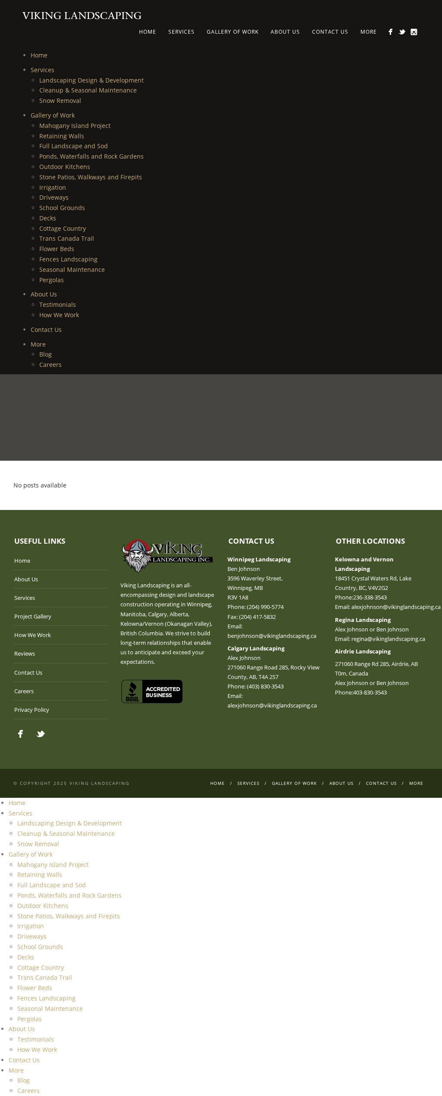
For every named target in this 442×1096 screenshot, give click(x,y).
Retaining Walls (61, 136)
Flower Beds (56, 249)
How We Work (59, 315)
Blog (45, 354)
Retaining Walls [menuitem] (39, 874)
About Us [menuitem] (22, 1029)
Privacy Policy (31, 710)
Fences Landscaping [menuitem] (46, 998)
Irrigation (52, 187)
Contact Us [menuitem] (24, 1060)
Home (147, 31)
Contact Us (330, 31)
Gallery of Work (233, 31)
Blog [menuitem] (23, 1080)
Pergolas (51, 280)
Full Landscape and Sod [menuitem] (51, 885)
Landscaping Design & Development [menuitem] (69, 823)
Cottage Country (62, 228)
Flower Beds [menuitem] (34, 988)
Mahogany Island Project (74, 125)
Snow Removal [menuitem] (38, 844)
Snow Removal (60, 100)
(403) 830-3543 (265, 686)
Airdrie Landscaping (363, 651)
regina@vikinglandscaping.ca (388, 639)
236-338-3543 (370, 597)
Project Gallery (32, 616)
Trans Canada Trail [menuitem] (44, 977)
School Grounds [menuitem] (40, 947)
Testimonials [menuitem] (35, 1039)
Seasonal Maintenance (72, 269)
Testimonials (57, 304)
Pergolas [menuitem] (29, 1019)
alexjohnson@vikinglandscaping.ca (272, 705)
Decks (47, 218)
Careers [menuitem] (28, 1090)
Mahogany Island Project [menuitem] (52, 864)
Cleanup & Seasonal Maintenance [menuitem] (66, 833)
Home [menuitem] (17, 803)
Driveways (54, 197)
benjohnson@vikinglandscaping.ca (271, 636)
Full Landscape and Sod (73, 146)
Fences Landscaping (68, 259)
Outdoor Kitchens (64, 166)
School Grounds (62, 208)
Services (181, 31)
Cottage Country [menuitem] (40, 967)
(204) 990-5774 (265, 607)
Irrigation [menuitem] (30, 926)
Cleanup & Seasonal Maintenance (88, 90)
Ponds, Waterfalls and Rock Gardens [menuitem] (69, 895)
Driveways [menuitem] (32, 936)
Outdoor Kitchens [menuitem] (42, 906)
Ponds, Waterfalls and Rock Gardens (91, 156)
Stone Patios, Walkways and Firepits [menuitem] (68, 916)
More (368, 31)
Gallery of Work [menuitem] (31, 854)
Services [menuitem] (20, 813)
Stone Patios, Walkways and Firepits (90, 177)
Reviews (24, 653)
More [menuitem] (16, 1070)
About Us (285, 31)
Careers (50, 364)
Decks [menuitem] (25, 957)
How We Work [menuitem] (37, 1049)
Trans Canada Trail (66, 238)
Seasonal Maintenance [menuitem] (50, 1008)
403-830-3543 (370, 692)
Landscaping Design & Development (91, 80)
